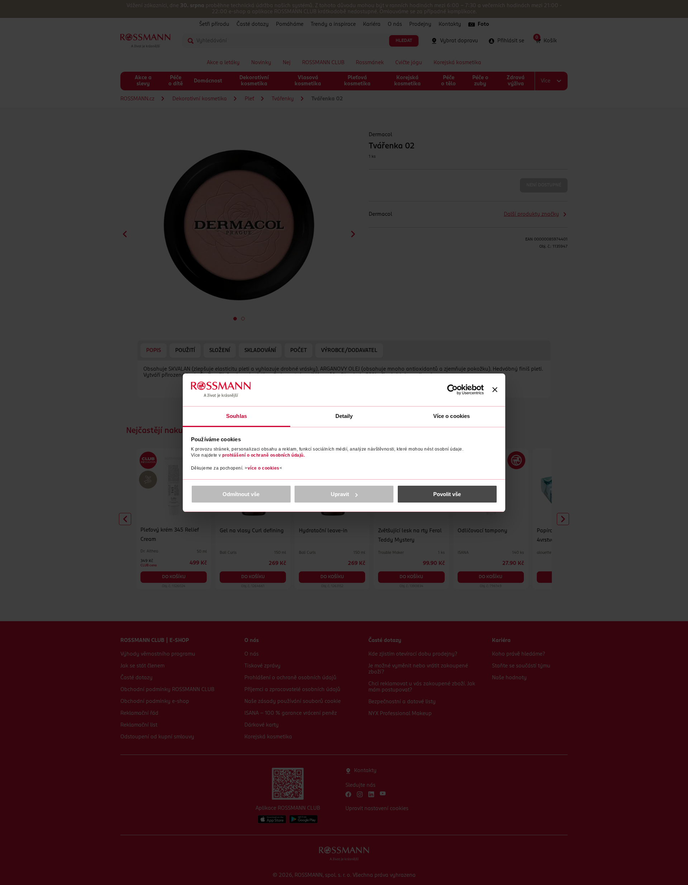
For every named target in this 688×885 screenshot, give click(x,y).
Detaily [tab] (344, 416)
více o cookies (264, 468)
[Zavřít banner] (494, 389)
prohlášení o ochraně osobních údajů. (263, 455)
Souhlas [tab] (236, 416)
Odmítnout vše (241, 494)
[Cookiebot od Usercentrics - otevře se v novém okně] (452, 389)
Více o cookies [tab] (451, 416)
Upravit (340, 494)
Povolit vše (447, 494)
